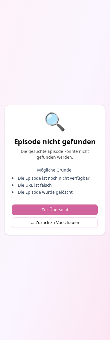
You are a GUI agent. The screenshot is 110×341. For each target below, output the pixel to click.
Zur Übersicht (55, 209)
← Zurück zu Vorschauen (54, 222)
